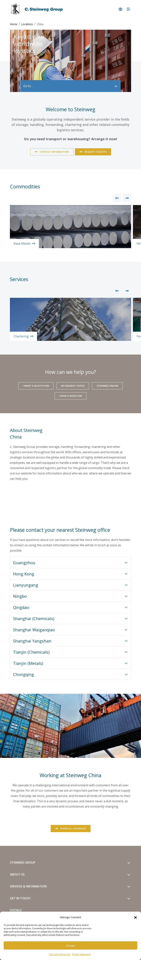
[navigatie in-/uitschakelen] (128, 9)
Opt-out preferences (59, 954)
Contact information (54, 151)
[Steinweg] (37, 9)
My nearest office (72, 385)
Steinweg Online (107, 385)
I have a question (70, 395)
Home (13, 24)
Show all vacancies (73, 828)
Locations (27, 24)
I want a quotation (36, 385)
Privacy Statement (81, 954)
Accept (70, 945)
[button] (135, 917)
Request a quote (95, 151)
